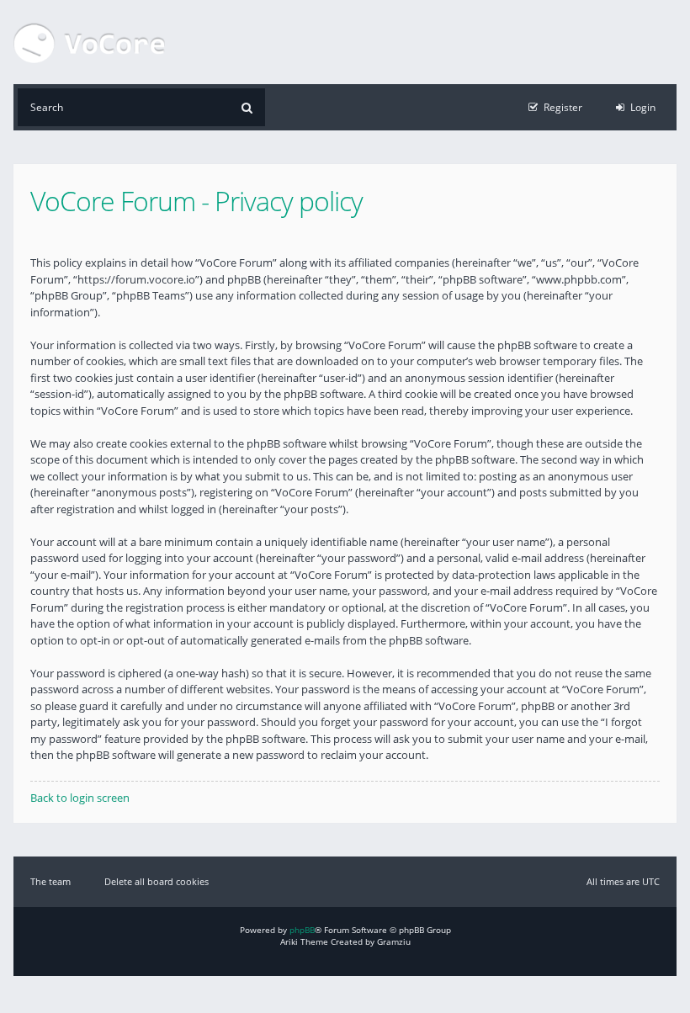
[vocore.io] (89, 42)
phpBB (302, 930)
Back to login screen (80, 797)
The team (50, 881)
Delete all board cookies (156, 881)
